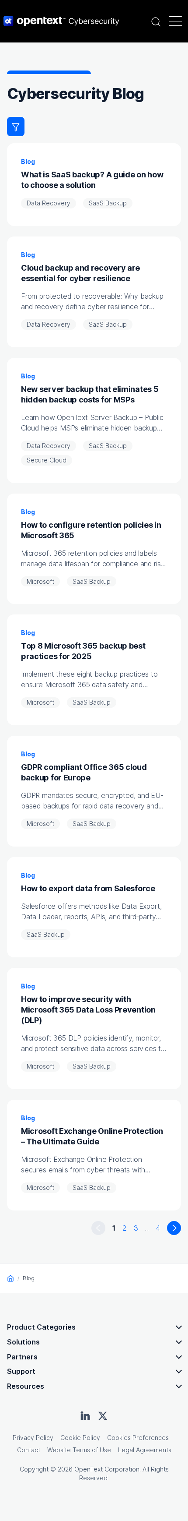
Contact (28, 1450)
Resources (25, 1386)
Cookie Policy (80, 1437)
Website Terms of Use (79, 1450)
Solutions (23, 1341)
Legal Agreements (144, 1450)
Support (21, 1371)
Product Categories (41, 1327)
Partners (22, 1356)
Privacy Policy (33, 1437)
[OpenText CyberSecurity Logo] (61, 21)
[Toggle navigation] (175, 21)
